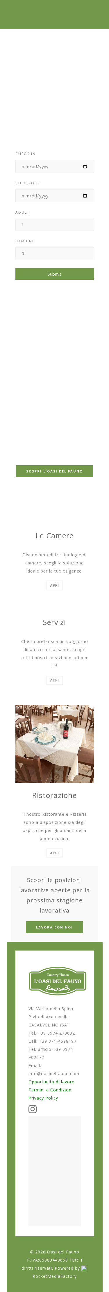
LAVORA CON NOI (54, 927)
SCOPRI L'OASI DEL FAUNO (54, 471)
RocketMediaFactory (55, 1276)
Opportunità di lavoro (51, 1081)
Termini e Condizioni (50, 1090)
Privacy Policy (43, 1098)
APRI (54, 585)
